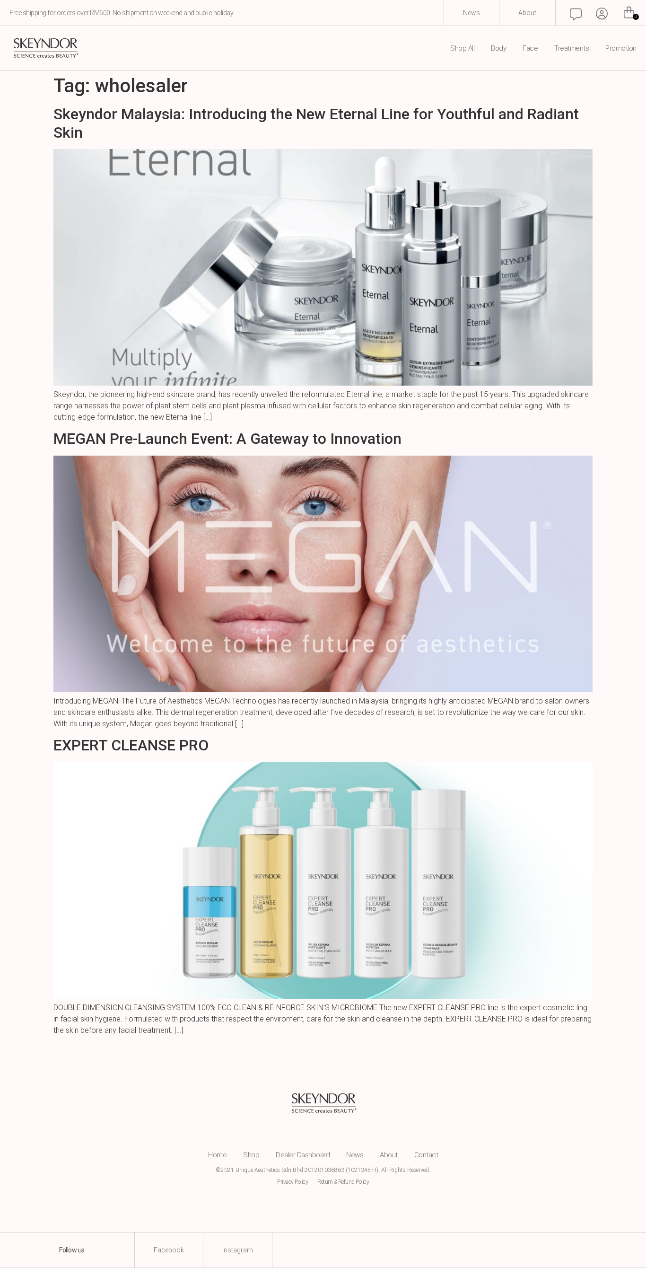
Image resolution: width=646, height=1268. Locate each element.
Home (217, 1155)
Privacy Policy (292, 1182)
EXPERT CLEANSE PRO (131, 745)
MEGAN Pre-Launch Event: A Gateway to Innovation (227, 439)
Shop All (462, 48)
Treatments (571, 48)
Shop (251, 1155)
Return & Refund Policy (343, 1182)
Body (498, 48)
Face (530, 48)
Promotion (621, 48)
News (354, 1155)
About (389, 1155)
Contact (426, 1155)
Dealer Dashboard (303, 1155)
